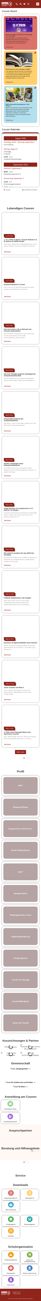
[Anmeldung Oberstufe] (10, 1116)
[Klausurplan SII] (30, 1193)
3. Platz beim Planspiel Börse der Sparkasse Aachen (17, 733)
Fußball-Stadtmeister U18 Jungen (17, 598)
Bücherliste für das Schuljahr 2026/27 (18, 69)
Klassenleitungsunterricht (12, 174)
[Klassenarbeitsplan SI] (11, 1193)
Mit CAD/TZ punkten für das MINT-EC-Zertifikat (19, 554)
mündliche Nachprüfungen (13, 159)
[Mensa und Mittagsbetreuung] (30, 1255)
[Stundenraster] (11, 1268)
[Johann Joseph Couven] (30, 1268)
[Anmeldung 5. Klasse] (10, 1104)
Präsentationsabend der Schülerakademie (13, 419)
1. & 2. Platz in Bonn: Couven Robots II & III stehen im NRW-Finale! (20, 240)
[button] (37, 4)
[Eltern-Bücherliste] (11, 1204)
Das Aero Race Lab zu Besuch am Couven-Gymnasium (17, 330)
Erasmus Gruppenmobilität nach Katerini (20, 643)
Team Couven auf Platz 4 (14, 687)
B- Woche (7, 154)
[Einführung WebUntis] (11, 1255)
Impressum (24, 1298)
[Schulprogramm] (11, 1219)
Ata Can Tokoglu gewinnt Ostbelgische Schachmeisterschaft (20, 375)
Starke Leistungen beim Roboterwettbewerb (13, 464)
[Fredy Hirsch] (11, 1280)
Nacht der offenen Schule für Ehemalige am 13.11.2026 (19, 35)
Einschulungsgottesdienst (12, 184)
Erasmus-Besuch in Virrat (14, 284)
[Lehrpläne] (11, 1231)
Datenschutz (30, 1298)
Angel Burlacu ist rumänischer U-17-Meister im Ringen (18, 509)
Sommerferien (9, 145)
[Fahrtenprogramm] (30, 1219)
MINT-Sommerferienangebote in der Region (17, 105)
